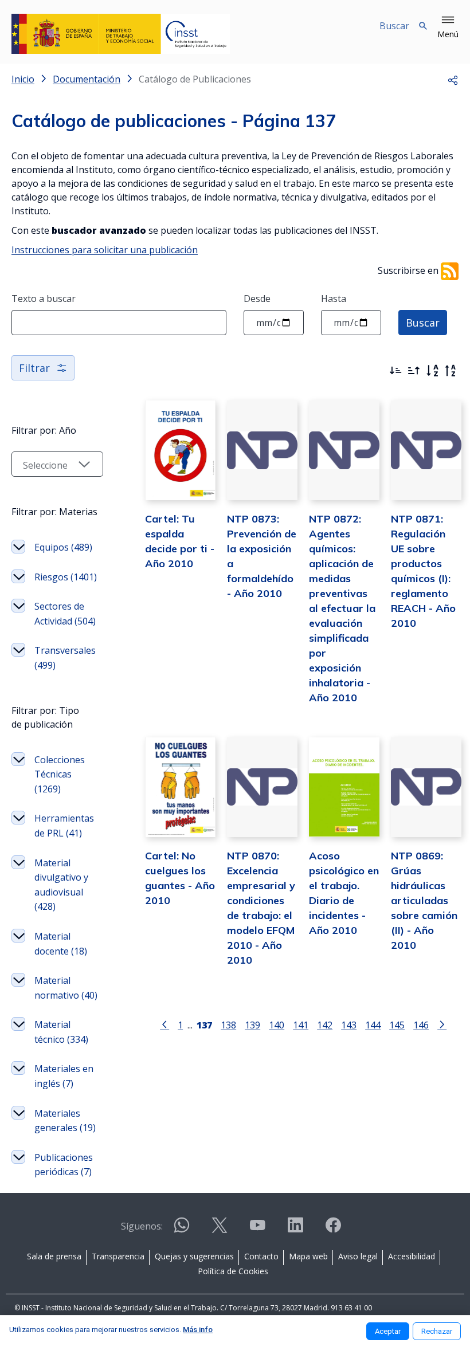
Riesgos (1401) (65, 577)
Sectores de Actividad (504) (65, 613)
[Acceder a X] (219, 1229)
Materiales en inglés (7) (63, 1076)
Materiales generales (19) (65, 1120)
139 (252, 1025)
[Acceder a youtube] (257, 1229)
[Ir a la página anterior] (164, 1024)
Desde (257, 298)
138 (228, 1025)
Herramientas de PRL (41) (64, 825)
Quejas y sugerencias (194, 1256)
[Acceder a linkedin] (295, 1229)
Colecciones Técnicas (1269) (59, 774)
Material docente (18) (60, 943)
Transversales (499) (65, 657)
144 (373, 1025)
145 (397, 1025)
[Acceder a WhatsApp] (182, 1229)
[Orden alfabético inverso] (450, 370)
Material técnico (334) (61, 1032)
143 (349, 1025)
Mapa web (308, 1256)
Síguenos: (142, 1226)
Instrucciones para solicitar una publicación (104, 250)
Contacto (261, 1256)
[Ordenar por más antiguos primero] (414, 370)
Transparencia (118, 1256)
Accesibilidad (411, 1256)
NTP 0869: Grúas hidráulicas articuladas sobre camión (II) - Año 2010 (424, 900)
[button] (448, 27)
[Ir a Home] (120, 34)
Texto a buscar (43, 298)
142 (324, 1025)
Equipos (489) (63, 547)
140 (276, 1025)
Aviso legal (358, 1256)
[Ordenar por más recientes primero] (395, 370)
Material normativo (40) (65, 988)
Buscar (423, 322)
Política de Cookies (233, 1271)
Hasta (333, 298)
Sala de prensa (54, 1256)
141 (300, 1025)
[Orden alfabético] (432, 370)
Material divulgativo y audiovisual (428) (61, 885)
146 (421, 1025)
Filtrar (34, 368)
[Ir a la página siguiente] (442, 1024)
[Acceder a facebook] (333, 1229)
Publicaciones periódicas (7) (63, 1165)
